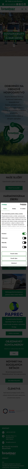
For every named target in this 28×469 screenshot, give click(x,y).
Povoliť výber (14, 258)
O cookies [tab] (22, 208)
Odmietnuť (14, 263)
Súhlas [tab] (5, 208)
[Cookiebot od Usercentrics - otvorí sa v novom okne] (20, 205)
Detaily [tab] (14, 208)
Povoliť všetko (14, 253)
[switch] (24, 238)
